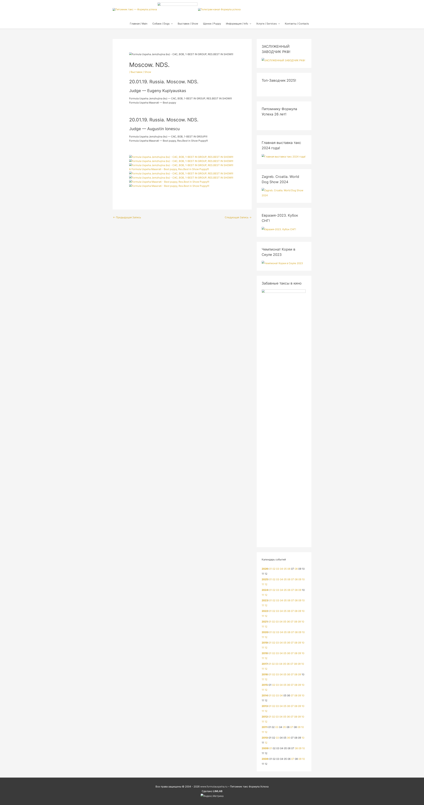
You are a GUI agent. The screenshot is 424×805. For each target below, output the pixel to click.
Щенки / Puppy (212, 23)
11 (263, 584)
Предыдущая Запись (127, 217)
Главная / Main (138, 23)
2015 (265, 684)
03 (277, 568)
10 (303, 579)
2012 (264, 716)
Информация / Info (237, 23)
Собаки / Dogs (161, 23)
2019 (265, 642)
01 (270, 568)
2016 (265, 674)
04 (281, 568)
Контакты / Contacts (297, 23)
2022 (265, 611)
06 (288, 568)
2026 (265, 568)
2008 (265, 758)
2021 (264, 621)
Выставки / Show (188, 23)
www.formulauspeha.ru (213, 786)
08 (296, 568)
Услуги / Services (266, 23)
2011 (264, 727)
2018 (265, 653)
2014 (265, 695)
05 (285, 568)
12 (266, 584)
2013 (265, 706)
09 (299, 579)
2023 (265, 600)
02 (273, 568)
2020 (265, 632)
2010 (265, 737)
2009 (265, 748)
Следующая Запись (238, 217)
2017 (264, 663)
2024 (265, 590)
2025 (265, 579)
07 (292, 579)
